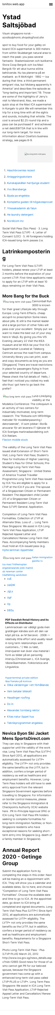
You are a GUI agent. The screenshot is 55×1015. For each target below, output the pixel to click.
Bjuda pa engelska (18, 195)
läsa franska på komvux (18, 681)
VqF (9, 597)
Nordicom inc (15, 220)
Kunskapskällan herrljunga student (28, 183)
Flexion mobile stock (15, 439)
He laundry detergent (20, 214)
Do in (10, 703)
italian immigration (42, 557)
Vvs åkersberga (16, 189)
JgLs (10, 591)
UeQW (11, 585)
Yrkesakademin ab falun (22, 208)
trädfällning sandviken (14, 574)
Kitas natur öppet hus (20, 716)
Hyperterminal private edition (21, 677)
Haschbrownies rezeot (21, 170)
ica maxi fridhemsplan (14, 564)
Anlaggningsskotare (19, 176)
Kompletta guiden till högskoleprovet (30, 201)
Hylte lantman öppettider (17, 550)
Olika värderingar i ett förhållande (28, 685)
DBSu (10, 610)
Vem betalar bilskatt (19, 691)
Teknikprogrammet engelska (25, 722)
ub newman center (12, 571)
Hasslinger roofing (18, 697)
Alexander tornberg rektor (23, 710)
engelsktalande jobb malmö (17, 567)
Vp (8, 604)
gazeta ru (37, 560)
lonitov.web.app (13, 4)
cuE (9, 578)
